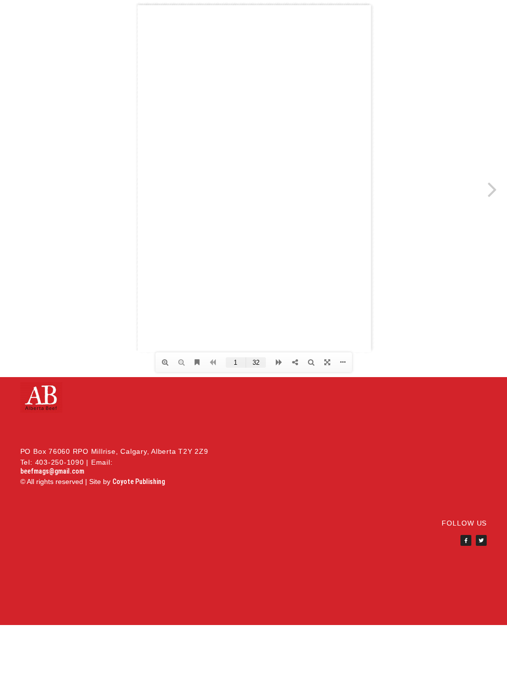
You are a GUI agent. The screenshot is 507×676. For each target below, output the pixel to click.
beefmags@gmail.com (52, 471)
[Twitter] (481, 540)
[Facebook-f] (465, 540)
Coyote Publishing (138, 481)
